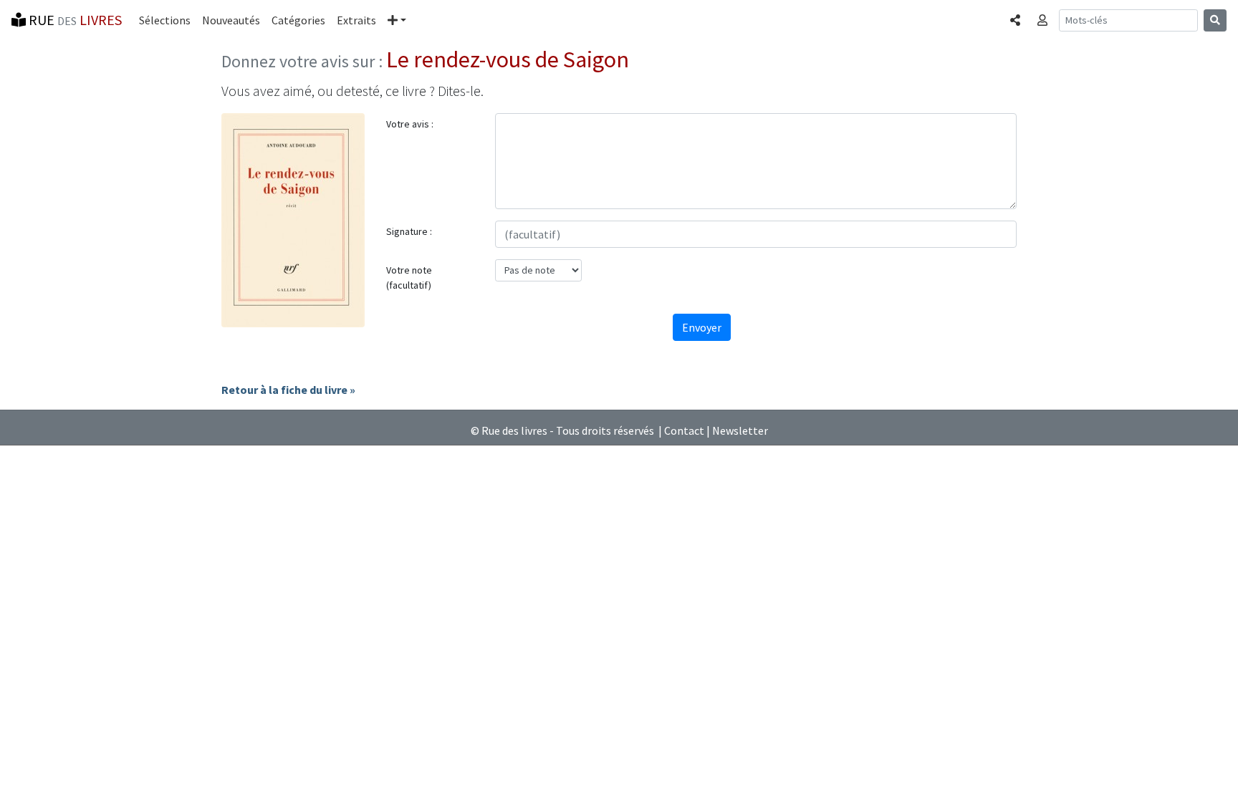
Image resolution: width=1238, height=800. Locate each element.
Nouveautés (231, 20)
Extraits (356, 20)
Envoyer (701, 327)
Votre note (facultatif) (409, 277)
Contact (684, 430)
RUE (74, 20)
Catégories (298, 20)
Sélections (165, 20)
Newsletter (740, 430)
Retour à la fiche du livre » (288, 389)
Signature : (409, 231)
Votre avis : (409, 123)
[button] (397, 20)
